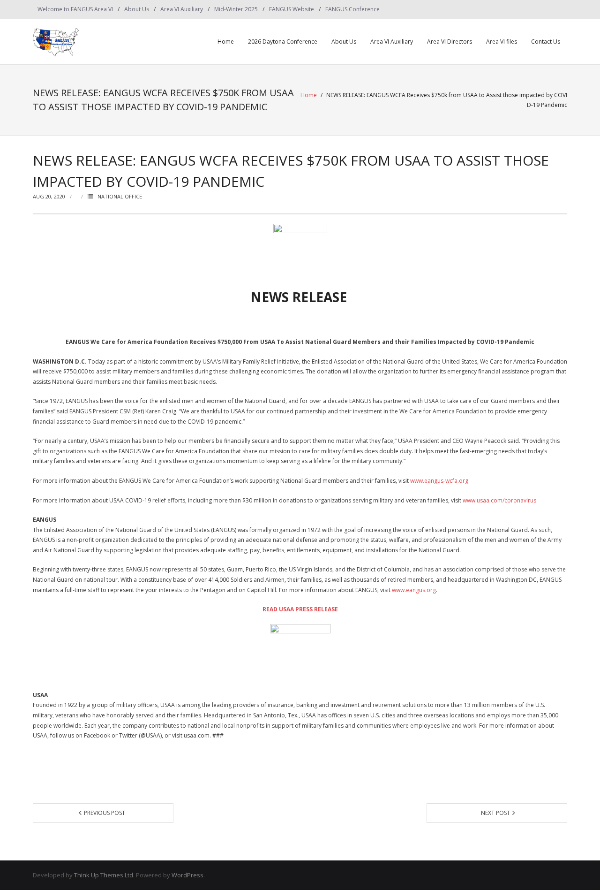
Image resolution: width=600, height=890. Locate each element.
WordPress (187, 875)
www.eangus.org (414, 590)
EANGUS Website (291, 9)
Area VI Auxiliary (181, 9)
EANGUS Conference (352, 9)
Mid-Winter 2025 (236, 9)
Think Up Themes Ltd (103, 875)
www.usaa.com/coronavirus (499, 500)
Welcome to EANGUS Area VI (75, 9)
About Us (136, 9)
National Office (120, 196)
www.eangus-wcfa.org (439, 481)
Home (226, 42)
